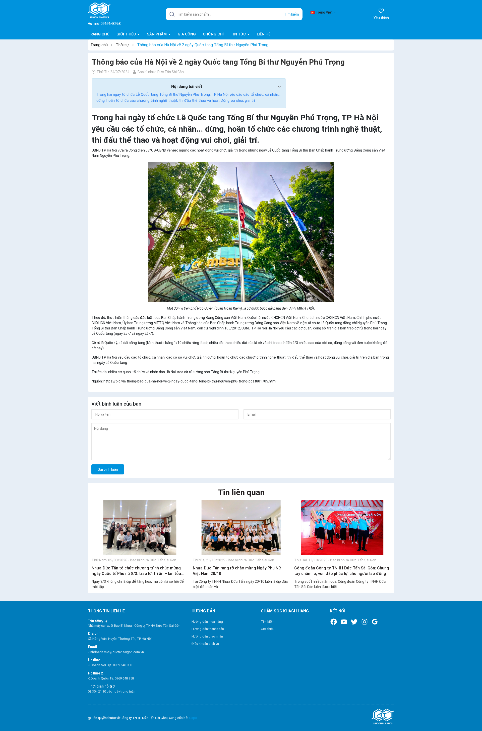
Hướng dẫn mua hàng (207, 621)
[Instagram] (364, 621)
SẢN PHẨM (157, 34)
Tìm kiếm (291, 14)
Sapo (193, 718)
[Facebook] (333, 621)
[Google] (375, 621)
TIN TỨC (239, 34)
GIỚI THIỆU (126, 34)
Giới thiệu (267, 629)
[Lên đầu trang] (473, 715)
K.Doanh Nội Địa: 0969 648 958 (110, 665)
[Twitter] (354, 621)
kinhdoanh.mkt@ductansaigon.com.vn (116, 652)
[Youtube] (344, 621)
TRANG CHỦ (98, 34)
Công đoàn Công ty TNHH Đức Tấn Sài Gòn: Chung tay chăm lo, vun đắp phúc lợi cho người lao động (341, 571)
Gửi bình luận (108, 469)
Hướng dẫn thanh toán (208, 629)
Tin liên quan (241, 492)
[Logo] (344, 717)
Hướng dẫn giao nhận (207, 636)
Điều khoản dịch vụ (205, 644)
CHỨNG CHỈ (213, 34)
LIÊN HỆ (263, 34)
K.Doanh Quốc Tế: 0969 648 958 (111, 678)
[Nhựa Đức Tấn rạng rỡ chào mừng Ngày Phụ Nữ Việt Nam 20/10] (241, 527)
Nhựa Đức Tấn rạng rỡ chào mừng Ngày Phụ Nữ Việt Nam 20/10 (237, 571)
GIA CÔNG (187, 34)
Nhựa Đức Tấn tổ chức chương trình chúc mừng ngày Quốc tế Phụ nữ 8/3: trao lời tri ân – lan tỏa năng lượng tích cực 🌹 (136, 571)
